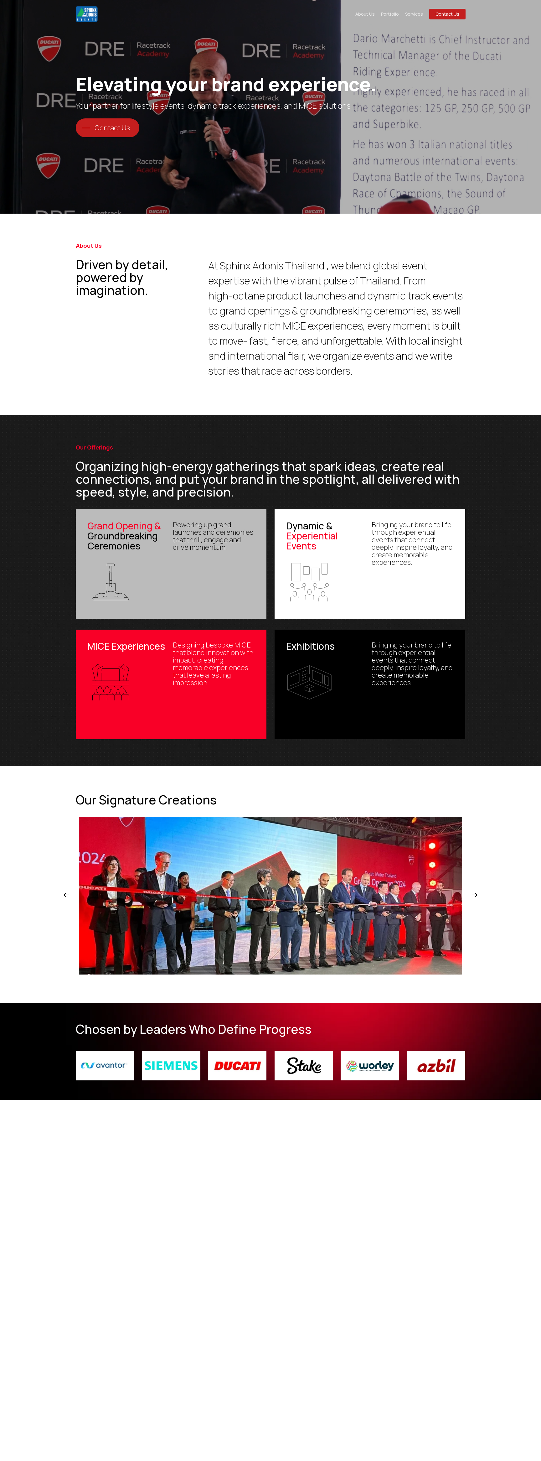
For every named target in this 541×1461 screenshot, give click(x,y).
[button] (107, 128)
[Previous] (66, 895)
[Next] (474, 895)
